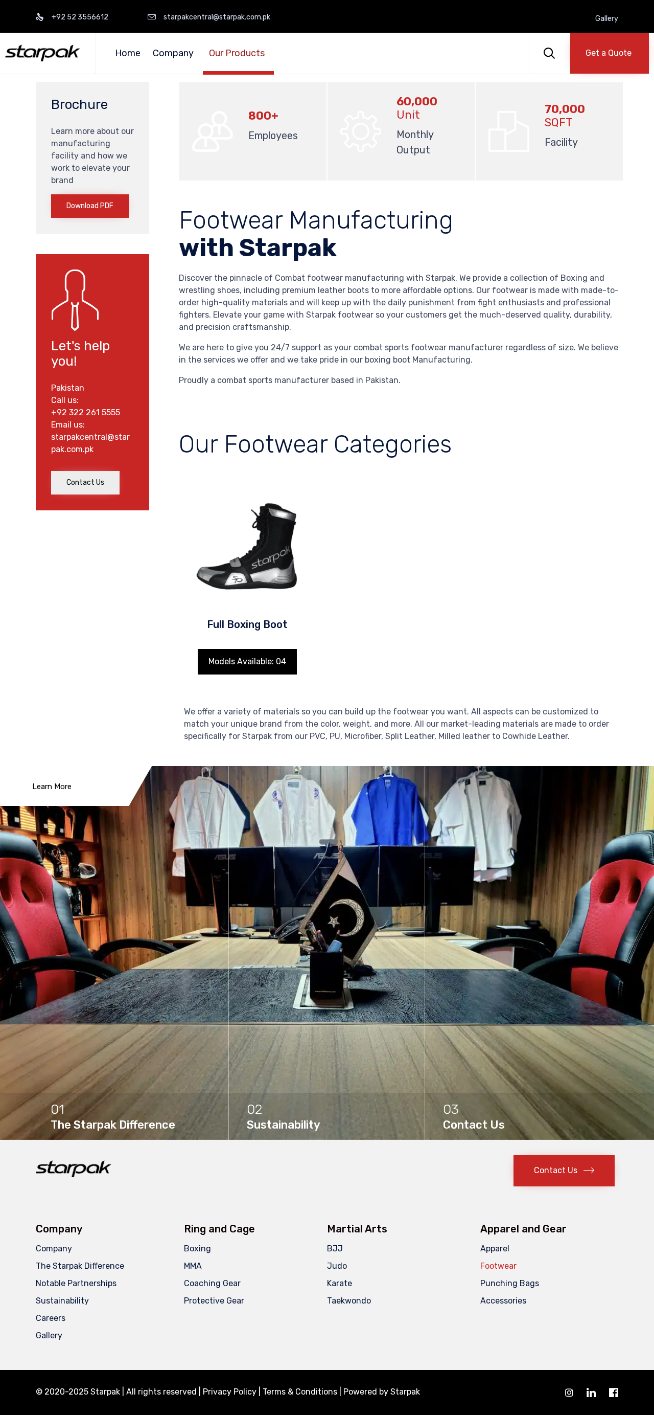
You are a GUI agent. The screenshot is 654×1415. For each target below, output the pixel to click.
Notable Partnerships (76, 1283)
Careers (50, 1318)
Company (173, 53)
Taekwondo (349, 1301)
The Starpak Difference (80, 1266)
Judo (337, 1266)
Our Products (237, 53)
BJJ (335, 1248)
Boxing (197, 1248)
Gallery (606, 19)
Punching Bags (509, 1283)
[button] (609, 53)
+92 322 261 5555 (85, 412)
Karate (339, 1283)
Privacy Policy (229, 1392)
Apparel (494, 1248)
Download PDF (89, 205)
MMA (193, 1266)
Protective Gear (214, 1301)
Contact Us (85, 482)
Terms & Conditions (300, 1392)
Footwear (498, 1266)
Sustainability (62, 1301)
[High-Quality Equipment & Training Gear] (42, 52)
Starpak (405, 1392)
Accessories (503, 1301)
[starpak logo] (73, 1174)
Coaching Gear (212, 1283)
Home (128, 53)
